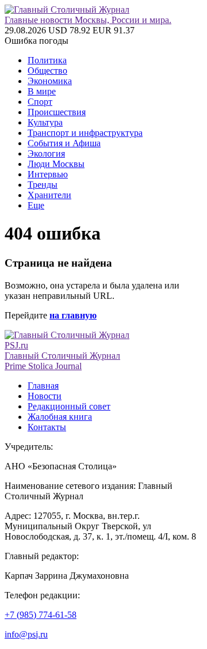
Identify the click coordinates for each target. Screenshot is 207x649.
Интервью (48, 174)
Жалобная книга (60, 417)
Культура (45, 122)
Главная (43, 385)
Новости (45, 396)
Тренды (42, 184)
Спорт (40, 102)
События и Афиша (64, 143)
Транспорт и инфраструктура (85, 133)
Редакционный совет (69, 406)
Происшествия (57, 112)
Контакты (47, 427)
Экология (46, 153)
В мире (42, 91)
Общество (47, 70)
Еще (36, 205)
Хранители (49, 195)
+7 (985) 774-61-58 (40, 615)
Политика (47, 60)
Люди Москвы (56, 164)
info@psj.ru (26, 634)
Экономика (50, 81)
